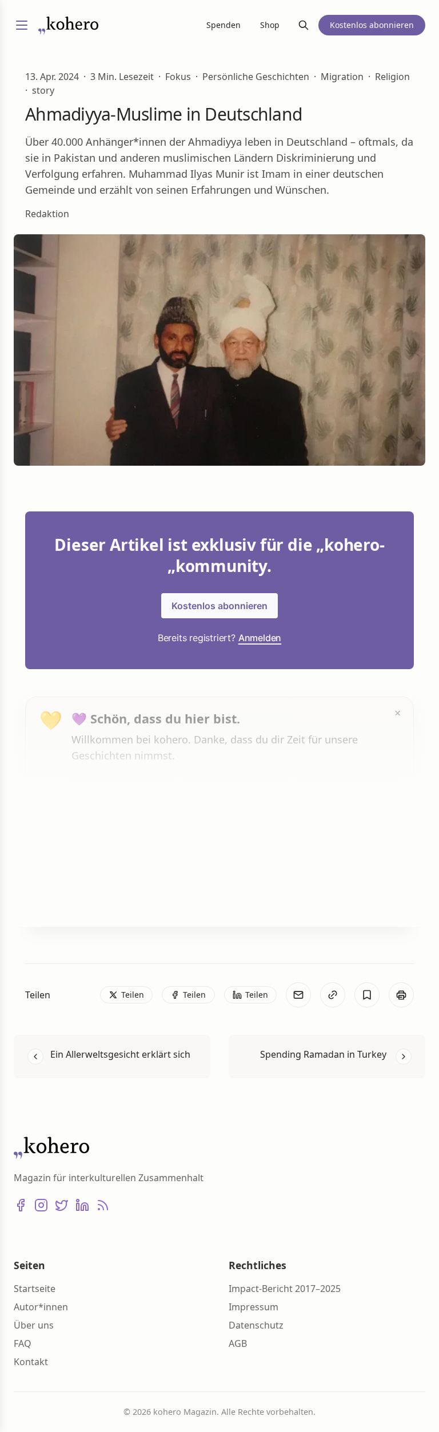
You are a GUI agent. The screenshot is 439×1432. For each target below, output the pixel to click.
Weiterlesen (114, 896)
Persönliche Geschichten (255, 76)
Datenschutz (256, 1325)
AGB (238, 1343)
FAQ (22, 1343)
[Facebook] (20, 1205)
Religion (392, 76)
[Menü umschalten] (22, 25)
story (43, 90)
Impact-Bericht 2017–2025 (285, 1288)
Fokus (178, 76)
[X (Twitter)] (62, 1205)
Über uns (34, 1325)
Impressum (253, 1307)
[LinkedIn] (82, 1205)
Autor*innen (41, 1307)
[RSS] (103, 1205)
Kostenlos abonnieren (219, 605)
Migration (342, 76)
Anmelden (259, 637)
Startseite (34, 1288)
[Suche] (303, 25)
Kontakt (31, 1361)
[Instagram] (41, 1205)
